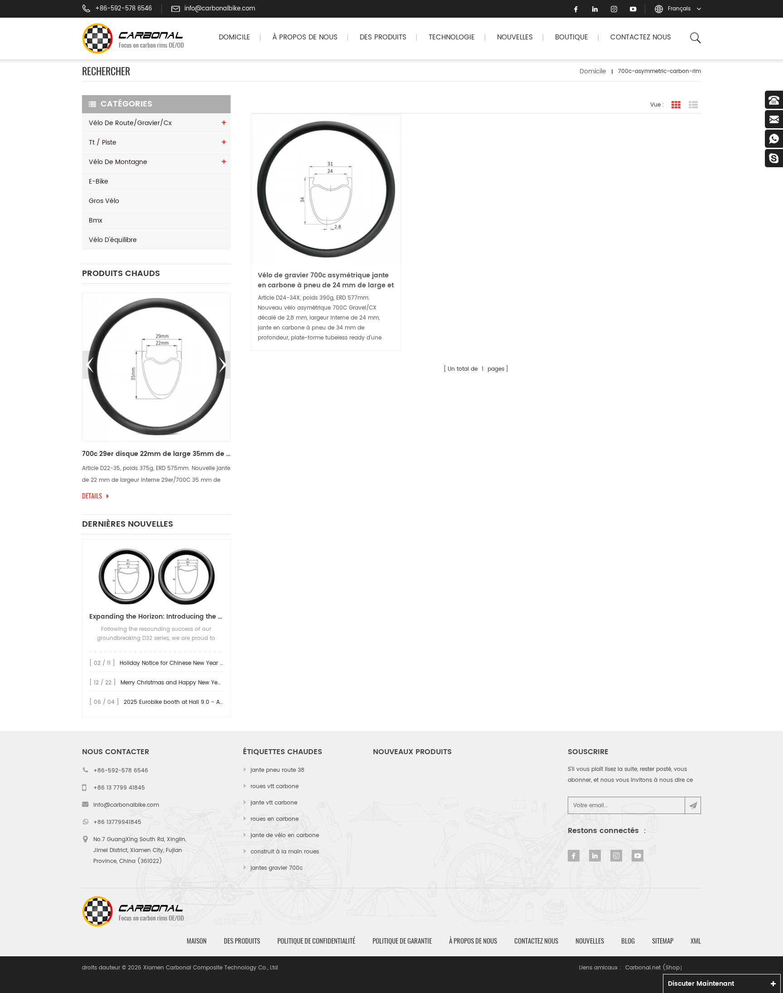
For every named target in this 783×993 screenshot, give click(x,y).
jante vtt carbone (274, 803)
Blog (628, 940)
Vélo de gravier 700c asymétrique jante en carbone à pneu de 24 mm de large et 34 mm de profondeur (326, 281)
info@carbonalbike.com (219, 9)
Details (92, 495)
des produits (242, 940)
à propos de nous (473, 940)
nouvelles (515, 37)
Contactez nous (640, 37)
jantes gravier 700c (277, 868)
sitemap (662, 940)
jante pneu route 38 (277, 770)
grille (676, 105)
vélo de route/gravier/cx (130, 123)
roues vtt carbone (275, 786)
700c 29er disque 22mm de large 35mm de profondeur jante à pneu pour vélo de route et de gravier (156, 454)
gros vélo (104, 201)
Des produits (383, 37)
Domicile (234, 37)
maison (197, 940)
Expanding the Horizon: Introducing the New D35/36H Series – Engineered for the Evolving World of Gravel (156, 616)
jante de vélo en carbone (285, 835)
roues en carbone (275, 819)
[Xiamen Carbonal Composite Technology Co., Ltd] (137, 38)
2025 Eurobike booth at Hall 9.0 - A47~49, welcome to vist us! (208, 702)
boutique (571, 37)
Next (223, 365)
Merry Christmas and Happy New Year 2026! (181, 682)
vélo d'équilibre (113, 240)
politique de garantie (402, 940)
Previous (89, 365)
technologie (452, 37)
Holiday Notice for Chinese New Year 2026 (176, 663)
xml (696, 940)
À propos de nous (305, 37)
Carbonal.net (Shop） (655, 968)
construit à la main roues (285, 852)
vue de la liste (693, 105)
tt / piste (102, 142)
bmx (95, 220)
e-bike (98, 181)
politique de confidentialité (316, 940)
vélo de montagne (118, 162)
